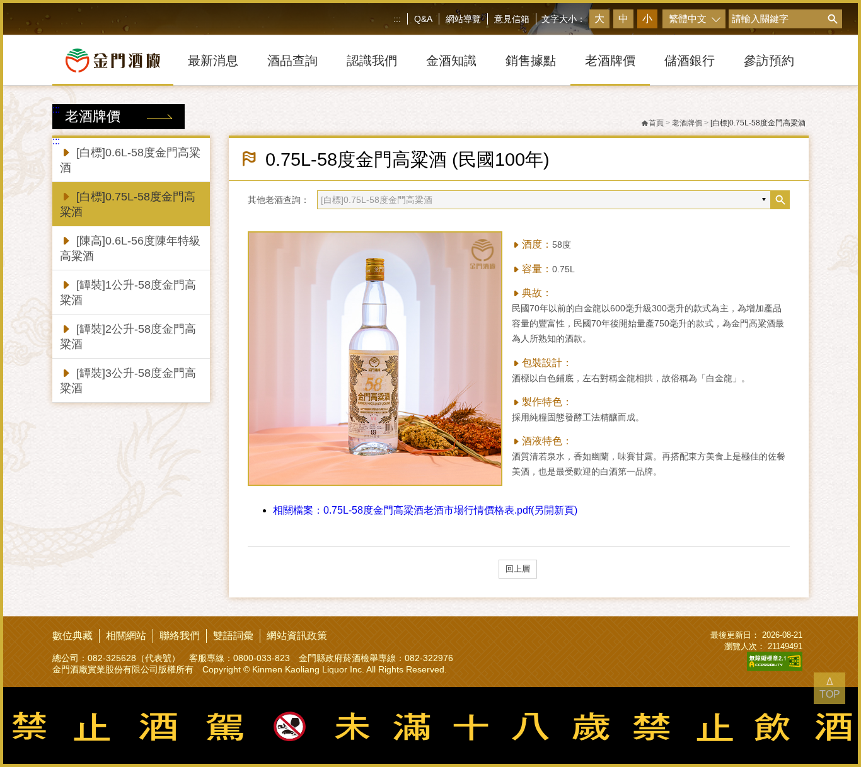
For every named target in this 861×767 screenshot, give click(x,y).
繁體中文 (688, 18)
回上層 (518, 569)
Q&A (423, 19)
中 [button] (623, 18)
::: (397, 19)
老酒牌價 (687, 122)
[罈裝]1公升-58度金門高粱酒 (128, 292)
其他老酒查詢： (278, 200)
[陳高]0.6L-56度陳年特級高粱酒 (130, 248)
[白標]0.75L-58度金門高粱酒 (127, 204)
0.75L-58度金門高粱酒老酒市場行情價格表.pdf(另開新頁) (425, 510)
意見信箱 (511, 19)
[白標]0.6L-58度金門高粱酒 (130, 160)
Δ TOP (829, 688)
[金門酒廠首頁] (112, 60)
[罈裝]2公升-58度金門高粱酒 (128, 336)
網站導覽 (463, 19)
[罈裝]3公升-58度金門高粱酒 (128, 381)
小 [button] (647, 18)
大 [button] (599, 18)
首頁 (656, 122)
